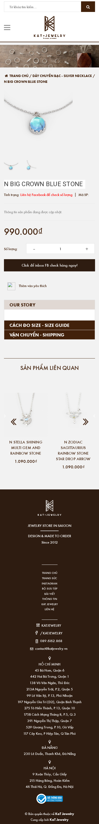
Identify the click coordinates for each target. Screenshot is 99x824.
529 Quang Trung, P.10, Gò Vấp (49, 727)
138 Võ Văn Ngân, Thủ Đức (50, 682)
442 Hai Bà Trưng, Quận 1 (49, 676)
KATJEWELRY (51, 625)
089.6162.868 (51, 640)
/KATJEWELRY (51, 633)
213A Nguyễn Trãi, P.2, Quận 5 (49, 689)
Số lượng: (11, 248)
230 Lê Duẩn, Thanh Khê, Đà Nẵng (50, 753)
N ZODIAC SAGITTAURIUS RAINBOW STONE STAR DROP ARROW (73, 450)
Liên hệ (49, 609)
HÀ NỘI (50, 768)
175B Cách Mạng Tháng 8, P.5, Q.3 (49, 714)
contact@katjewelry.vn (51, 648)
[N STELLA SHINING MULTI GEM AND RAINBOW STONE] (26, 415)
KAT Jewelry (49, 604)
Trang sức (49, 578)
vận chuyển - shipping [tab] (37, 334)
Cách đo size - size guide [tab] (39, 325)
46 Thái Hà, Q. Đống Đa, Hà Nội (49, 786)
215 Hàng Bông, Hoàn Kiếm (50, 780)
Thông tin (49, 599)
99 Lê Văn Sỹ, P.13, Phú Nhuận (50, 695)
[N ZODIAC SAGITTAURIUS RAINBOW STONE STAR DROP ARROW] (73, 415)
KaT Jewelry (59, 819)
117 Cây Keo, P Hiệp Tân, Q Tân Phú (49, 733)
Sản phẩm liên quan (49, 368)
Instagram (49, 583)
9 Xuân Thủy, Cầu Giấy (49, 774)
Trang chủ (49, 573)
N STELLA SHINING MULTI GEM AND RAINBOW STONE (25, 447)
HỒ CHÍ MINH (49, 664)
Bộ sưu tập (49, 588)
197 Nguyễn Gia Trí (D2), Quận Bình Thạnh (49, 702)
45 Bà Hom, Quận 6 (49, 670)
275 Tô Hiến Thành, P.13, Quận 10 (49, 708)
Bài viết (49, 594)
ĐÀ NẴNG (50, 747)
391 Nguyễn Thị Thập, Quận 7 (49, 720)
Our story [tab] (22, 304)
